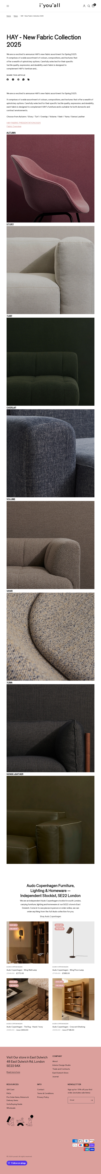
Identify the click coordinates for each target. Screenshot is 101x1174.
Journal (55, 1077)
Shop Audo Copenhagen (50, 916)
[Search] (89, 6)
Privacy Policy (43, 1097)
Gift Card (10, 1090)
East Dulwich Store (60, 1073)
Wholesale (11, 1108)
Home (9, 16)
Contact (40, 1090)
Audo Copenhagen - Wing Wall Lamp (22, 970)
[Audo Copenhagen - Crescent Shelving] (73, 999)
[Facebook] (8, 79)
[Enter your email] (91, 1100)
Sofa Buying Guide (14, 1104)
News (16, 16)
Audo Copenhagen (15, 967)
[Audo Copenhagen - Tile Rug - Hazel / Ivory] (28, 999)
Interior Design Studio (61, 1065)
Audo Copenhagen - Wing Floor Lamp (68, 970)
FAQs (9, 1093)
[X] (13, 79)
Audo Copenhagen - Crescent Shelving (68, 1027)
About (55, 1061)
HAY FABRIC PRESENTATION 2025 (24, 123)
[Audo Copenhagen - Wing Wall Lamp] (28, 942)
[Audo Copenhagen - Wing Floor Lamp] (73, 942)
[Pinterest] (19, 79)
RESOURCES (13, 1084)
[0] (92, 6)
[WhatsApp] (24, 79)
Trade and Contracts (61, 1069)
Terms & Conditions (45, 1093)
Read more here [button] (13, 1072)
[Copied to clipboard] (29, 79)
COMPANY (57, 1056)
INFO (39, 1084)
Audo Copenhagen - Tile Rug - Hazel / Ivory (25, 1027)
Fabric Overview (14, 126)
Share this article (16, 75)
